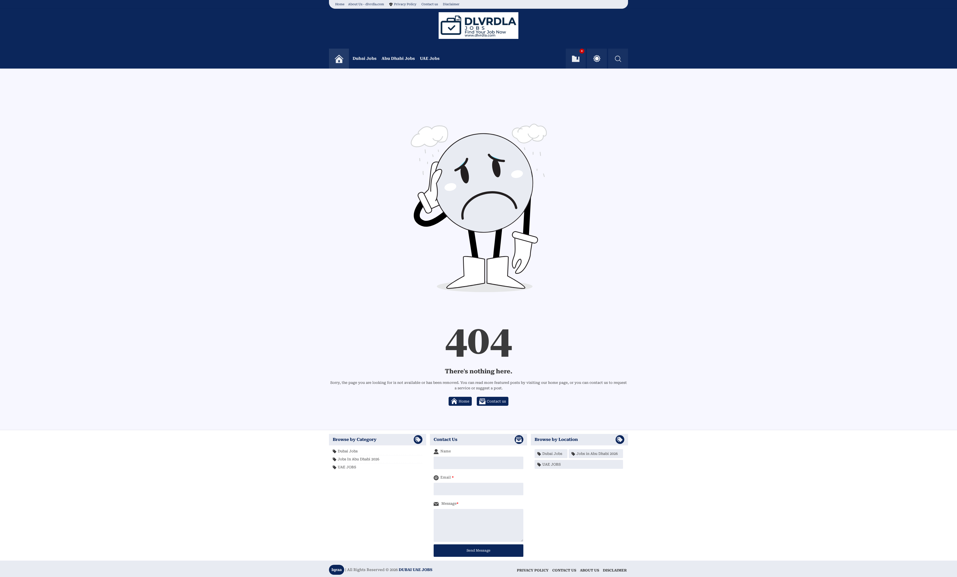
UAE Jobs (430, 58)
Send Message (478, 550)
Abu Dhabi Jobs (398, 58)
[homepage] (339, 59)
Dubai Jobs (365, 58)
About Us (589, 570)
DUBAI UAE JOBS (415, 570)
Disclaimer (451, 4)
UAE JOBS (347, 467)
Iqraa (336, 570)
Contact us (429, 4)
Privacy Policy (405, 4)
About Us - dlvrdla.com (366, 4)
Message (448, 503)
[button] (597, 59)
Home (339, 4)
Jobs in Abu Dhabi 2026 (358, 459)
